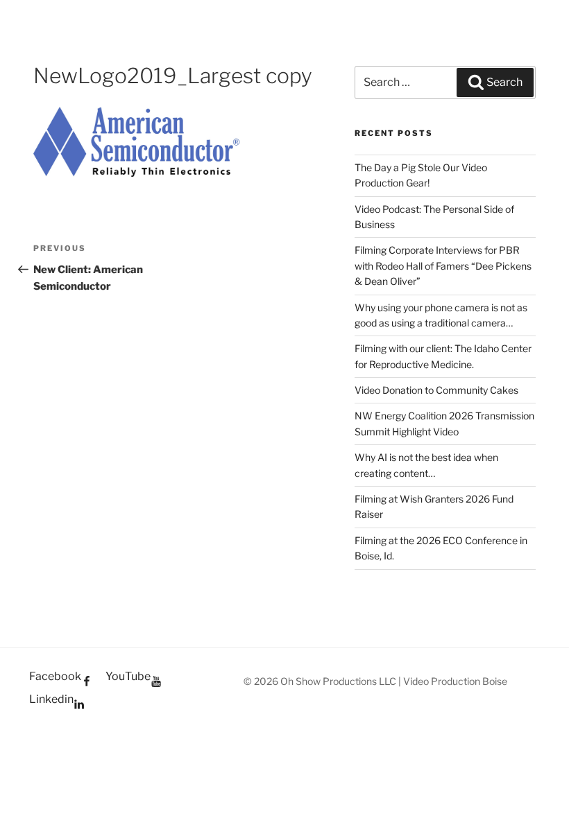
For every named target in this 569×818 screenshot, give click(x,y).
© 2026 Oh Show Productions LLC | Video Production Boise (375, 681)
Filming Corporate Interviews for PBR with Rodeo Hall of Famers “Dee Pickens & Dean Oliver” (443, 265)
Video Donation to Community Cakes (436, 390)
